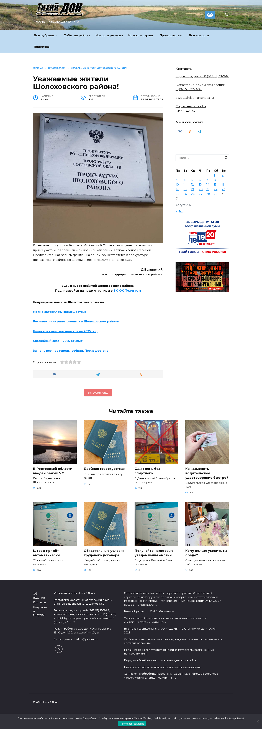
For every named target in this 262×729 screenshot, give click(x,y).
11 (185, 184)
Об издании (39, 595)
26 (192, 194)
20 (201, 189)
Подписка (42, 46)
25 (185, 194)
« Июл (180, 211)
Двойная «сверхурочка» (104, 469)
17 (177, 189)
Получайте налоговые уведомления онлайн (154, 553)
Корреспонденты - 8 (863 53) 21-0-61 (202, 76)
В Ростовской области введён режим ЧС (52, 471)
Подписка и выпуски (40, 611)
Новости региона (109, 35)
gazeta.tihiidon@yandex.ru (195, 97)
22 (215, 189)
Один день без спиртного (147, 471)
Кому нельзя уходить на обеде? (206, 553)
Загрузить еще (98, 392)
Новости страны (141, 35)
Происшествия (172, 35)
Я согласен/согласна (132, 723)
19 (192, 189)
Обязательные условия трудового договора (104, 553)
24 (177, 194)
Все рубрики (44, 35)
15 (215, 184)
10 (177, 184)
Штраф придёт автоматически (46, 553)
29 (215, 194)
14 (207, 184)
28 (208, 194)
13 (200, 184)
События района (77, 35)
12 (192, 184)
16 (223, 184)
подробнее (90, 718)
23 (223, 189)
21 (207, 189)
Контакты (39, 602)
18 (185, 189)
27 (200, 194)
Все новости (199, 35)
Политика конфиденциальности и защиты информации (162, 667)
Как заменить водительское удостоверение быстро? (206, 473)
